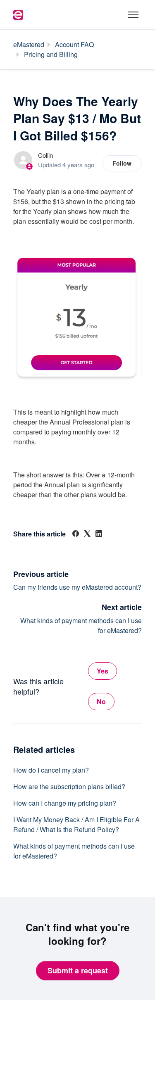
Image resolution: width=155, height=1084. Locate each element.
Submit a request (78, 970)
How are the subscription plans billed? (69, 786)
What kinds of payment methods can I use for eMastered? (74, 851)
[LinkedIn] (98, 534)
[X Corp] (87, 534)
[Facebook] (75, 534)
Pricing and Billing (51, 54)
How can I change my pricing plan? (64, 803)
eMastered (28, 44)
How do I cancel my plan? (51, 770)
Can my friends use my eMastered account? (77, 587)
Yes (102, 671)
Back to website (40, 1041)
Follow (121, 163)
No (101, 701)
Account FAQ (74, 44)
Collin (45, 155)
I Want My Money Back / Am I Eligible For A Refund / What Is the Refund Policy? (76, 824)
